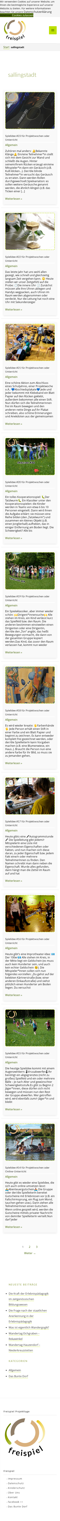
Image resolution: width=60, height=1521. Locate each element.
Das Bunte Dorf (18, 1376)
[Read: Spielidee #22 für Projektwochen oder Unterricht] (30, 231)
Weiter (30, 1253)
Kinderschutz (16, 1487)
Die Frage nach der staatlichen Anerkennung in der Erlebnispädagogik (28, 1316)
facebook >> (15, 1501)
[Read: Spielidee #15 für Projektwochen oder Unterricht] (30, 1027)
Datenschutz (16, 1483)
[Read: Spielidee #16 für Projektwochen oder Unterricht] (30, 913)
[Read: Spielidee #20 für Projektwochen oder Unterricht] (30, 456)
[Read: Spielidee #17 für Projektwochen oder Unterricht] (30, 795)
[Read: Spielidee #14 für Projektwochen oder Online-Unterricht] (30, 1142)
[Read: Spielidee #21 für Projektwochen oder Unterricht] (30, 342)
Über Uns (14, 1492)
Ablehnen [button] (6, 15)
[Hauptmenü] (53, 30)
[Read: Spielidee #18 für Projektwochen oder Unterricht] (30, 685)
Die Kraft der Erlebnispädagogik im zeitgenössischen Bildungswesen (28, 1299)
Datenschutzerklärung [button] (38, 12)
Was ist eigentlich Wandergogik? (29, 1327)
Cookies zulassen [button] (22, 15)
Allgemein (11, 145)
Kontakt (13, 1497)
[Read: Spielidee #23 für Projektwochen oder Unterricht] (30, 110)
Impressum (15, 1478)
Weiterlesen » (13, 198)
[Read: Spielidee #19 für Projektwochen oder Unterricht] (30, 570)
